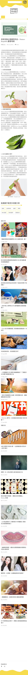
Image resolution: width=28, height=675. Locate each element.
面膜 (3, 208)
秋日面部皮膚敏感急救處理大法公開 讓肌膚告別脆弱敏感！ (13, 261)
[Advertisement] (14, 647)
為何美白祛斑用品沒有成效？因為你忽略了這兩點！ (14, 284)
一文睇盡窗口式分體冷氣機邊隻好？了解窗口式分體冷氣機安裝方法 (14, 373)
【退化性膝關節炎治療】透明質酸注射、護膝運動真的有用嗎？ (14, 396)
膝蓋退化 (17, 212)
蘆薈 (19, 208)
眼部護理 (11, 212)
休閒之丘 (3, 44)
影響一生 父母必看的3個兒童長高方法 (12, 472)
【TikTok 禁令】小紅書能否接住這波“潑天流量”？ (14, 419)
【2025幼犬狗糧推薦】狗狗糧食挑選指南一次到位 (14, 329)
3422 (17, 44)
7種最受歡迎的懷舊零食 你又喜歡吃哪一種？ (14, 239)
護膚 (14, 208)
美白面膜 (4, 212)
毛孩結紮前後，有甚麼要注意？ (10, 351)
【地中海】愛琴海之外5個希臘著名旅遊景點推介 (13, 306)
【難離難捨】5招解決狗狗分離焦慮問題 (12, 597)
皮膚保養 (8, 208)
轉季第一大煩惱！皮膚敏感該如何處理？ (12, 573)
